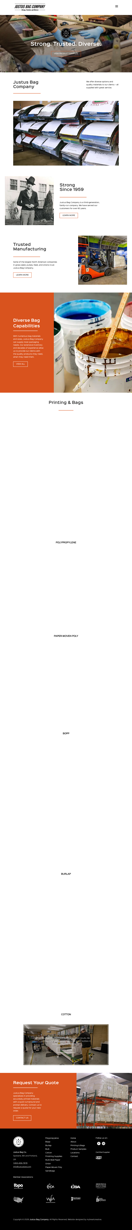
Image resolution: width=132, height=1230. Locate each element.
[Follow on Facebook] (98, 1143)
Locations (75, 1153)
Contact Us (22, 1118)
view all (20, 364)
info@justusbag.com (22, 1167)
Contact (74, 1156)
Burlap (48, 1145)
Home (73, 1138)
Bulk (47, 1149)
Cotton (48, 1153)
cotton (66, 1015)
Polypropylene (52, 1138)
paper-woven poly (66, 636)
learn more (68, 215)
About (73, 1142)
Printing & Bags (78, 1145)
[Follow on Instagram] (103, 1143)
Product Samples (78, 1149)
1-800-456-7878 (20, 1163)
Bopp (47, 1142)
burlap (66, 874)
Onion (48, 1164)
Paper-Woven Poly (53, 1167)
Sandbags (50, 1171)
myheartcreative (94, 1219)
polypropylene (66, 543)
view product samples (66, 54)
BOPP (66, 734)
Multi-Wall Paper (52, 1160)
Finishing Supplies (53, 1156)
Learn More (66, 1050)
